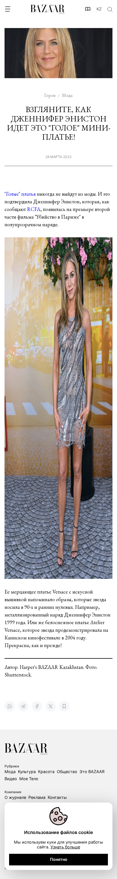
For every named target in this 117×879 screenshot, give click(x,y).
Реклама (36, 797)
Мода (10, 771)
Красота (46, 771)
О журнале (15, 797)
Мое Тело (28, 778)
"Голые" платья (20, 194)
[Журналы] (88, 9)
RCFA (33, 209)
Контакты (57, 797)
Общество (67, 771)
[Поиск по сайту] (109, 9)
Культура (27, 771)
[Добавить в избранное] (64, 706)
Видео (11, 778)
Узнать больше (65, 846)
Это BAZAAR (92, 771)
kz (99, 9)
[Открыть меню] (7, 9)
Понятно (58, 859)
